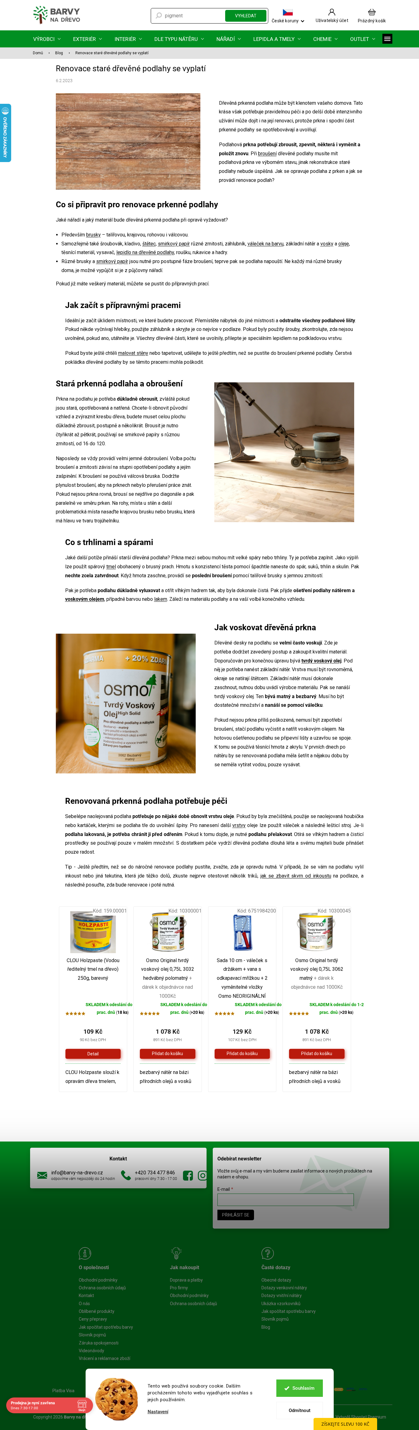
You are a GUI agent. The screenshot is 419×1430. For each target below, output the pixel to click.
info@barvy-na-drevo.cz (77, 1173)
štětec (149, 244)
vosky (326, 244)
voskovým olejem (84, 599)
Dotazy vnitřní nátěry (281, 1295)
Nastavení (158, 1412)
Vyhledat (245, 15)
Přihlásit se (235, 1214)
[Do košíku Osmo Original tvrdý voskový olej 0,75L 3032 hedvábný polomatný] (167, 1054)
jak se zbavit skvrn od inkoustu (296, 876)
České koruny (285, 20)
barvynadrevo (203, 1176)
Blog (265, 1327)
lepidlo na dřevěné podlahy (145, 252)
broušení (267, 153)
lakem (160, 599)
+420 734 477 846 (155, 1173)
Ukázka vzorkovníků (281, 1303)
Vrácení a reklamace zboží (104, 1358)
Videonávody (91, 1350)
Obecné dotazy (276, 1280)
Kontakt (86, 1295)
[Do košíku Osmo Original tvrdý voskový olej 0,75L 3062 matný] (317, 1054)
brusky (93, 235)
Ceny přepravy (93, 1319)
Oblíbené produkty (96, 1311)
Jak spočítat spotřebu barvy (106, 1327)
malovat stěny (133, 353)
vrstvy (239, 825)
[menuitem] (47, 38)
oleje (343, 244)
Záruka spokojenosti (98, 1342)
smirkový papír (174, 244)
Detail (93, 1053)
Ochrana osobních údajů (102, 1287)
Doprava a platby (186, 1280)
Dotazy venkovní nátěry (284, 1287)
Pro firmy (179, 1287)
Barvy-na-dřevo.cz (188, 1176)
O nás (84, 1303)
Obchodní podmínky (98, 1280)
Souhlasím (303, 1388)
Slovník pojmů (92, 1334)
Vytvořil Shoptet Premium (361, 1417)
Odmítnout (299, 1410)
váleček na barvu (265, 244)
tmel (111, 567)
